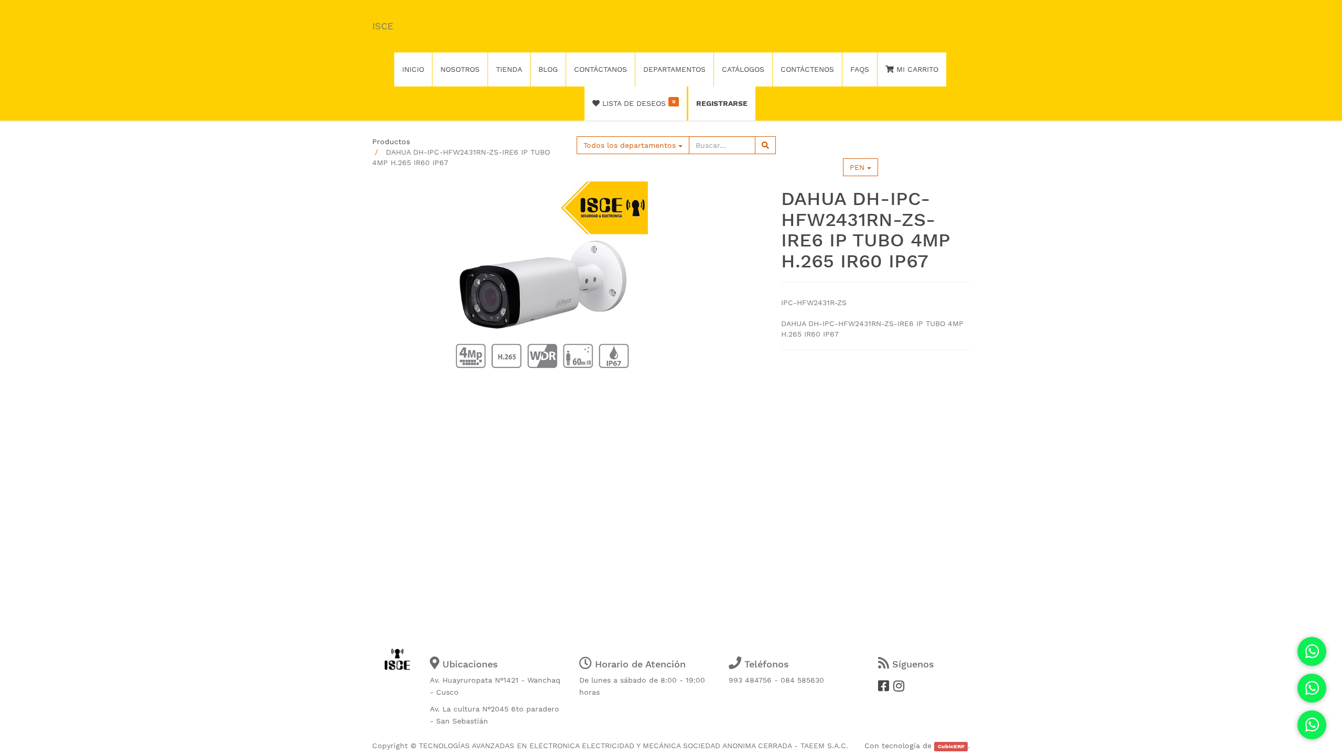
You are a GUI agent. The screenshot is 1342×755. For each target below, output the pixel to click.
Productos (391, 141)
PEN (858, 167)
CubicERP (951, 746)
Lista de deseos (637, 102)
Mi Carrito (916, 69)
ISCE (382, 25)
